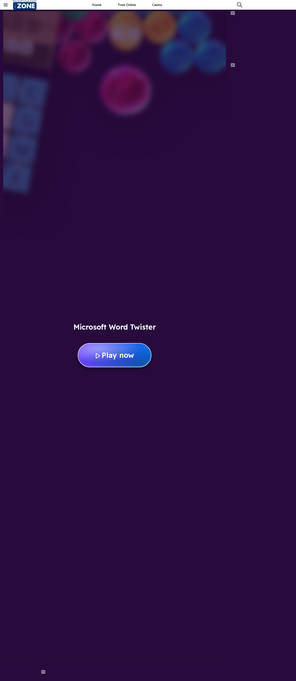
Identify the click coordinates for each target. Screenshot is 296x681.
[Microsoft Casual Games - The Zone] (28, 5)
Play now (118, 355)
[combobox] (239, 5)
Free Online (127, 5)
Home (96, 5)
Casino (157, 5)
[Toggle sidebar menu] (5, 5)
